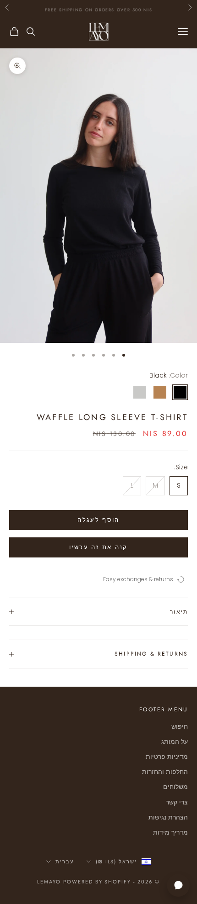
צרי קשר (177, 802)
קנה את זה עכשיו (98, 547)
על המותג (174, 741)
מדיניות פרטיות (167, 756)
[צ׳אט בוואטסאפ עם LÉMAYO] (178, 885)
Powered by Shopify (97, 881)
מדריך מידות (170, 832)
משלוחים (175, 786)
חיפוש (179, 726)
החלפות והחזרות (165, 771)
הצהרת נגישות (168, 817)
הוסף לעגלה (98, 519)
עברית (64, 861)
